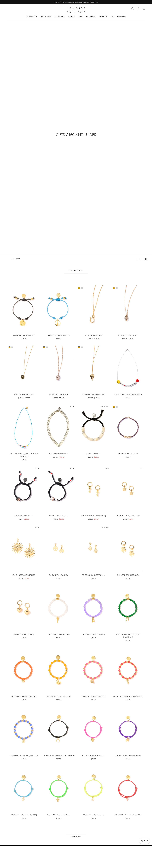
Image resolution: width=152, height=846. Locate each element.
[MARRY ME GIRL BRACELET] (58, 489)
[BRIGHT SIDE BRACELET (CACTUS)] (58, 788)
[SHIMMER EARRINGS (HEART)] (24, 608)
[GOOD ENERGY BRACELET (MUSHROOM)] (128, 670)
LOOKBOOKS (60, 17)
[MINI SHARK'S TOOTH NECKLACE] (93, 368)
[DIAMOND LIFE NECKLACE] (24, 368)
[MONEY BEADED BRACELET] (128, 427)
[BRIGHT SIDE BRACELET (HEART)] (93, 729)
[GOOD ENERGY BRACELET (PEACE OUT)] (24, 729)
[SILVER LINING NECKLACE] (58, 427)
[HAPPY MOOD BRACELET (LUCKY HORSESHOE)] (128, 608)
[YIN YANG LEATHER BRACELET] (24, 309)
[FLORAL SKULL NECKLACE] (58, 368)
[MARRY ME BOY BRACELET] (24, 489)
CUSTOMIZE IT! (90, 17)
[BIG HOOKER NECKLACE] (93, 309)
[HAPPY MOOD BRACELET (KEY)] (58, 608)
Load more (76, 837)
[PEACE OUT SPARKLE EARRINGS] (93, 548)
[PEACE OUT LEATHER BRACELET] (58, 309)
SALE (112, 17)
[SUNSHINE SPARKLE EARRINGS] (24, 548)
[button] (132, 8)
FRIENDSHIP (103, 17)
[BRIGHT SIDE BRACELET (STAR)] (93, 788)
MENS (80, 17)
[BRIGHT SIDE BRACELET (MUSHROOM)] (128, 788)
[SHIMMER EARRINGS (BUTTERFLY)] (128, 489)
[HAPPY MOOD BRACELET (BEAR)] (93, 608)
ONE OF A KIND (46, 17)
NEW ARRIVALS (31, 17)
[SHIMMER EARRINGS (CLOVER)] (128, 548)
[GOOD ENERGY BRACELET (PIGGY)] (93, 670)
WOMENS (71, 17)
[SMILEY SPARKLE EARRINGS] (58, 548)
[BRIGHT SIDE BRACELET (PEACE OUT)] (24, 788)
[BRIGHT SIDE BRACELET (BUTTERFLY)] (128, 729)
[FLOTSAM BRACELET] (93, 427)
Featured (16, 259)
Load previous (76, 271)
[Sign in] (138, 8)
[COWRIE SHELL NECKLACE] (128, 309)
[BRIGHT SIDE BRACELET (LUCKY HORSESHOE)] (58, 729)
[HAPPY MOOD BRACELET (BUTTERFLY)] (24, 670)
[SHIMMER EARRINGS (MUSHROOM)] (93, 489)
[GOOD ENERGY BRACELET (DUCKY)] (58, 670)
